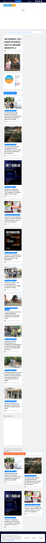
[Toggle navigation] (23, 10)
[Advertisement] (23, 20)
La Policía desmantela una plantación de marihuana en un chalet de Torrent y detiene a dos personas (12, 150)
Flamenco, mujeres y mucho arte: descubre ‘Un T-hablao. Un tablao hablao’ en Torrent (12, 191)
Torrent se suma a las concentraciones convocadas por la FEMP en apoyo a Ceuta (12, 285)
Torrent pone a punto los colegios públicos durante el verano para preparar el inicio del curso (12, 315)
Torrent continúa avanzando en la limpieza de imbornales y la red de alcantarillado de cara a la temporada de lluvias (12, 345)
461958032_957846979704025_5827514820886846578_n (19, 32)
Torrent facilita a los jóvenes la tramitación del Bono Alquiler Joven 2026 (12, 406)
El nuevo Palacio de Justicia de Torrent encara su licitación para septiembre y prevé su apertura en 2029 (12, 116)
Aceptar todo (26, 537)
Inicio (6, 32)
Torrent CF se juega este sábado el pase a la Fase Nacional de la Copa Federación (12, 257)
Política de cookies (10, 540)
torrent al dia (9, 50)
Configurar (41, 537)
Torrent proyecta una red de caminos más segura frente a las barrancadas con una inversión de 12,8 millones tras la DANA (13, 376)
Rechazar (34, 537)
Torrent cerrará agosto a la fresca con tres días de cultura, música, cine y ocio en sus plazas (12, 219)
